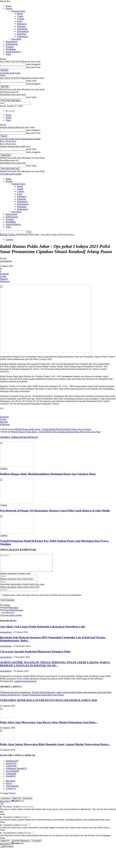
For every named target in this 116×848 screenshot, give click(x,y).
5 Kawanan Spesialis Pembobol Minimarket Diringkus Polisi (35, 651)
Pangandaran (23, 31)
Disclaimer (10, 781)
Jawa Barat (16, 39)
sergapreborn (6, 261)
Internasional (11, 41)
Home (8, 6)
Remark (24, 817)
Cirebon (20, 18)
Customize (5, 798)
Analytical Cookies (11, 825)
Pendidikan (11, 49)
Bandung (12, 761)
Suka (7, 605)
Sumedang (21, 34)
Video (8, 54)
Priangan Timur (18, 11)
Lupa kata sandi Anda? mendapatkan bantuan (20, 139)
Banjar (20, 13)
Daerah (9, 8)
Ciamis (20, 16)
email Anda (31, 81)
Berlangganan (16, 610)
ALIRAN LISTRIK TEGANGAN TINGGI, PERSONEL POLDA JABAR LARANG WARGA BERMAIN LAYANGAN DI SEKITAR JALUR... (55, 664)
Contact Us (11, 788)
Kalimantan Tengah (16, 768)
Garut (19, 21)
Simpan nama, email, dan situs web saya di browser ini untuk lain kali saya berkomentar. (42, 595)
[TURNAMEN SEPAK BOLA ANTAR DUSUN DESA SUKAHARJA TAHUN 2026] (58, 695)
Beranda (3, 234)
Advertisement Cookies (13, 833)
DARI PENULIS (30, 437)
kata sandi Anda (33, 67)
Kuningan (21, 26)
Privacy (9, 783)
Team (8, 120)
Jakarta (11, 763)
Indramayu (22, 24)
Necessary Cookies (11, 806)
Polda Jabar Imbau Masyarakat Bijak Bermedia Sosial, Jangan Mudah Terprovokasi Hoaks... (55, 744)
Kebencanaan (12, 44)
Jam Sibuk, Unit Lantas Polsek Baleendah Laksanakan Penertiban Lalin (42, 626)
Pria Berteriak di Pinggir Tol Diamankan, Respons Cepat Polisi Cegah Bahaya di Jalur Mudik (55, 510)
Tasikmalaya (22, 36)
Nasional (10, 46)
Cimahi (11, 776)
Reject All (17, 798)
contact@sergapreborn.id (25, 681)
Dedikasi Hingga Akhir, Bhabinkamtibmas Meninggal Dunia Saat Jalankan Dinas (48, 473)
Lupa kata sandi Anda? (10, 73)
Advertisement (12, 786)
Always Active (27, 806)
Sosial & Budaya (13, 51)
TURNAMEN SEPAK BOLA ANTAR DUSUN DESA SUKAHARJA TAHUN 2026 (48, 700)
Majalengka (22, 29)
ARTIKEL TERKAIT (11, 437)
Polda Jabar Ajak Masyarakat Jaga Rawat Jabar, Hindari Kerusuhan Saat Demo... (49, 722)
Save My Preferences (21, 841)
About (8, 117)
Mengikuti (13, 607)
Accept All (27, 798)
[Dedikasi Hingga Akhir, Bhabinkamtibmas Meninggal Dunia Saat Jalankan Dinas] (17, 466)
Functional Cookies (11, 817)
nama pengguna (33, 64)
